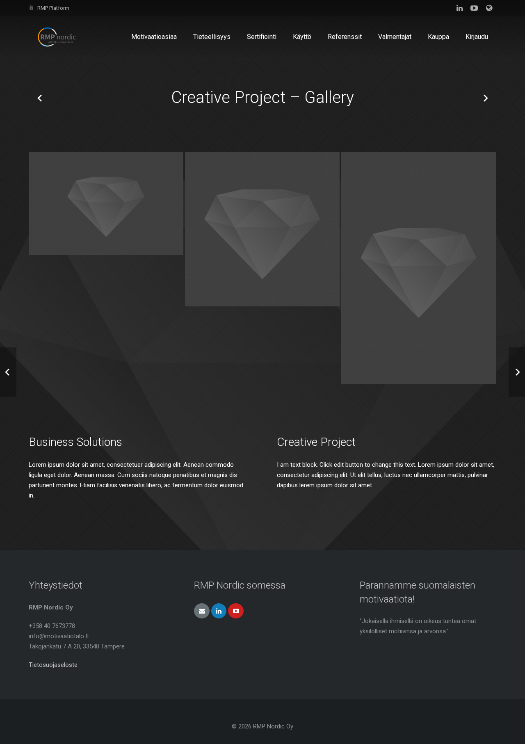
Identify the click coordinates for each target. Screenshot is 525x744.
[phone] (106, 203)
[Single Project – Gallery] (40, 98)
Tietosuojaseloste (53, 665)
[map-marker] (262, 229)
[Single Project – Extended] (485, 98)
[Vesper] (418, 268)
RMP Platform (53, 8)
